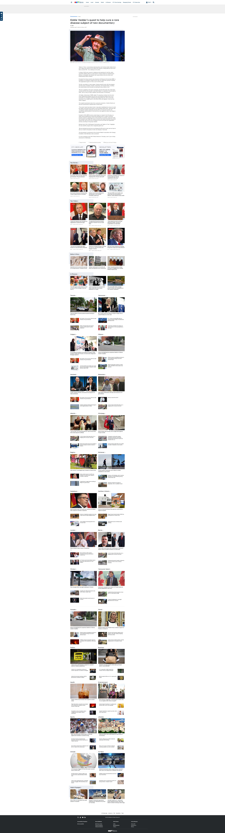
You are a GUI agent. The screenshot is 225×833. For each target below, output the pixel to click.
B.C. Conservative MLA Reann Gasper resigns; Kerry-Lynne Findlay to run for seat (110, 314)
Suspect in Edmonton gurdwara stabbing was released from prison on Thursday (97, 801)
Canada (97, 2)
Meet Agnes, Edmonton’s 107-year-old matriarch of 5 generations (110, 393)
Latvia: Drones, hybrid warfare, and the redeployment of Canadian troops (116, 640)
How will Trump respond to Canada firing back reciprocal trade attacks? (116, 247)
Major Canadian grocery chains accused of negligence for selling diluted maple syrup (115, 268)
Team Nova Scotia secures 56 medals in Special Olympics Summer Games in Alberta (88, 444)
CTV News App (104, 813)
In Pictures (108, 2)
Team (122, 813)
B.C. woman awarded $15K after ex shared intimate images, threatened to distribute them (116, 319)
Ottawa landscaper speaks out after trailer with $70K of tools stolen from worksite (115, 365)
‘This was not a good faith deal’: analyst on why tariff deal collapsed (78, 247)
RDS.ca (132, 826)
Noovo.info (133, 823)
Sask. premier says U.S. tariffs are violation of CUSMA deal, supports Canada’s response (87, 475)
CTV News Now (136, 2)
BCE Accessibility (80, 823)
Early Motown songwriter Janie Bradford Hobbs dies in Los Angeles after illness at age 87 (111, 700)
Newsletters (118, 813)
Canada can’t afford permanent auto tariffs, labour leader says (87, 591)
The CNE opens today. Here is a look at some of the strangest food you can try (78, 288)
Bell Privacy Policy (98, 823)
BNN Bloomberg (116, 825)
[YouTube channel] (82, 817)
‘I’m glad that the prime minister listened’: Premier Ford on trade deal (96, 222)
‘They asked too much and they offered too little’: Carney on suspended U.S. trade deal (115, 222)
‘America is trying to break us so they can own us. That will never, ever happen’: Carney (97, 247)
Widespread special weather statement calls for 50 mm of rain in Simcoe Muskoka (116, 561)
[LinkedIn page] (85, 817)
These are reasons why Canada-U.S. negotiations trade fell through (78, 222)
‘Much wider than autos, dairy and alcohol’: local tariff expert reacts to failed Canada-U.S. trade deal (110, 549)
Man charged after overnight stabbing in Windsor (81, 587)
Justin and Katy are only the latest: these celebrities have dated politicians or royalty (97, 288)
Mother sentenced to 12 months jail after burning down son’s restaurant (97, 268)
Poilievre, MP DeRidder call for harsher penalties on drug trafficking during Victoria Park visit (116, 476)
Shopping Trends (127, 2)
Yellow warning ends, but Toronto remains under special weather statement (87, 326)
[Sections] (71, 2)
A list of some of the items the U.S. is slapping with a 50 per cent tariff (97, 176)
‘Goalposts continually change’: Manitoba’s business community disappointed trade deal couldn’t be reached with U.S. (115, 438)
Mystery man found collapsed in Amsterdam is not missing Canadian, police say (96, 194)
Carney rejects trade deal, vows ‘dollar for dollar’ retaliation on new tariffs (116, 444)
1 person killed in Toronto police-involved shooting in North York (82, 314)
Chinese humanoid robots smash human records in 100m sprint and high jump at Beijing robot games (111, 769)
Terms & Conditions (99, 825)
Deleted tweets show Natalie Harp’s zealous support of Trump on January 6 (111, 628)
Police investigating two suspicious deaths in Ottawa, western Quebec (110, 353)
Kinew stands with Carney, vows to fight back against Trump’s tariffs (110, 432)
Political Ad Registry (99, 826)
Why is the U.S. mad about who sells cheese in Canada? (78, 801)
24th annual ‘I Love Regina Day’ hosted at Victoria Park (83, 470)
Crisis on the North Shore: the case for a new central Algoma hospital (110, 510)
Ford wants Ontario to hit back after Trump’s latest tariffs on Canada (78, 193)
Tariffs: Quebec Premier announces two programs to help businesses (82, 393)
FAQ (114, 813)
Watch (102, 2)
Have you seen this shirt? (113, 397)
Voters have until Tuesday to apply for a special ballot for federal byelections (82, 665)
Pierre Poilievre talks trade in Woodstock (79, 548)
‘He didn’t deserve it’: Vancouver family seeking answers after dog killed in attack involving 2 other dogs (116, 801)
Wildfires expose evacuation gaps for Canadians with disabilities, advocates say (88, 640)
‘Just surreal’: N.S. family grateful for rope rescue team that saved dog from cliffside (83, 432)
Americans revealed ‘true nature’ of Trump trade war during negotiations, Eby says (116, 177)
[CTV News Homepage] (79, 2)
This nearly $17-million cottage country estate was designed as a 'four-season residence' (115, 288)
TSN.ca (114, 826)
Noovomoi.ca (133, 825)
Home (87, 2)
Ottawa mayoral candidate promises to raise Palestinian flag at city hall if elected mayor (116, 358)
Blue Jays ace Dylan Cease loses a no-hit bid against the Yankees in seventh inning (81, 735)
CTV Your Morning (117, 2)
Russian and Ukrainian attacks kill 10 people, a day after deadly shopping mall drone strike (115, 633)
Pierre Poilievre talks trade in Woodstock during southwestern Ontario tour (86, 553)
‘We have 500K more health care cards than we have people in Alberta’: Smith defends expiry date (116, 194)
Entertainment (73, 16)
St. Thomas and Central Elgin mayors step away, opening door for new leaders (87, 561)
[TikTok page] (80, 817)
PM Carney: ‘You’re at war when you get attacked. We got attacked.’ (78, 176)
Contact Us (110, 813)
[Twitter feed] (78, 817)
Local (92, 2)
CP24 (114, 823)
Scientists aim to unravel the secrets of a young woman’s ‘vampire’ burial (78, 268)
